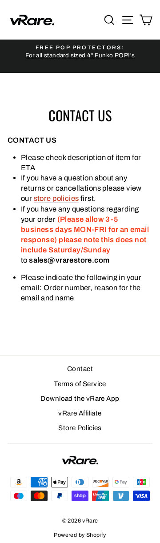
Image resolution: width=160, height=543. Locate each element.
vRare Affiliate (79, 413)
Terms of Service (80, 383)
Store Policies (80, 427)
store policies (56, 198)
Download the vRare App (79, 398)
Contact (80, 368)
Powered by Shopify (80, 535)
